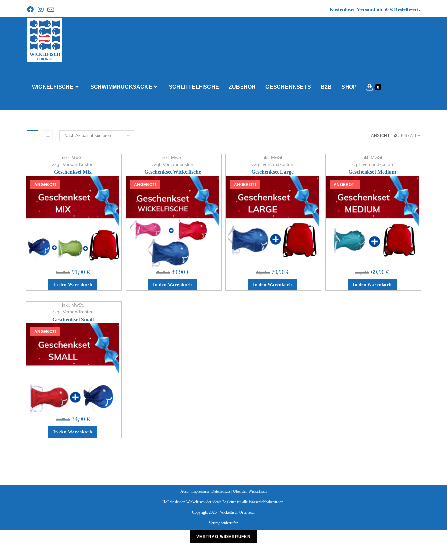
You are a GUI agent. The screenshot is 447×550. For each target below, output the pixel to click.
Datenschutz (220, 491)
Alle (415, 135)
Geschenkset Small (73, 319)
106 (403, 135)
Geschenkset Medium (372, 172)
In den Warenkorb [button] (72, 284)
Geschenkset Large (272, 172)
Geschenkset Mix (73, 172)
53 (395, 135)
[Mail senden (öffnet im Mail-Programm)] (52, 9)
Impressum (200, 491)
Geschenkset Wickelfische (172, 172)
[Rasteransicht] (32, 135)
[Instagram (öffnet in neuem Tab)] (42, 9)
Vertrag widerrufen (223, 523)
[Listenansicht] (47, 135)
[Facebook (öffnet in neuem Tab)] (32, 9)
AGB (184, 491)
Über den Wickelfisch (250, 491)
